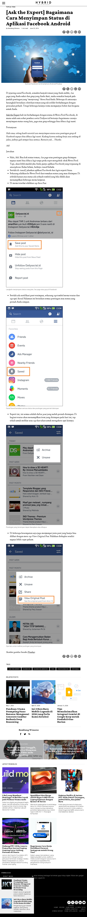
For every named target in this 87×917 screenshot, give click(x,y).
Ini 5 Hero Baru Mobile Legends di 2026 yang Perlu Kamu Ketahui (42, 713)
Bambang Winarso (13, 28)
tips (52, 669)
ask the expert (14, 669)
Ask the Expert (13, 115)
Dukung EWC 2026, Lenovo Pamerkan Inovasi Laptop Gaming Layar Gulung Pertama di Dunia (14, 849)
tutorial (75, 669)
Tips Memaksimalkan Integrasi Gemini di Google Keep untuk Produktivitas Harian (68, 715)
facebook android (41, 669)
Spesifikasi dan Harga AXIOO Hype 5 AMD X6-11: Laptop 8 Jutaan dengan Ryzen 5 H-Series (42, 798)
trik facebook (63, 669)
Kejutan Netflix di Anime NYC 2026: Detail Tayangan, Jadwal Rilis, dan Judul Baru (71, 798)
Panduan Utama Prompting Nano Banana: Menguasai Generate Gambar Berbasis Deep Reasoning (17, 715)
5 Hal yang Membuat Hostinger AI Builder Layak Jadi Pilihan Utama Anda (15, 797)
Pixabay (31, 652)
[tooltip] (64, 32)
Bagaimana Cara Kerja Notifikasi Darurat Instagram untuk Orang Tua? (41, 849)
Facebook (26, 669)
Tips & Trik (10, 7)
